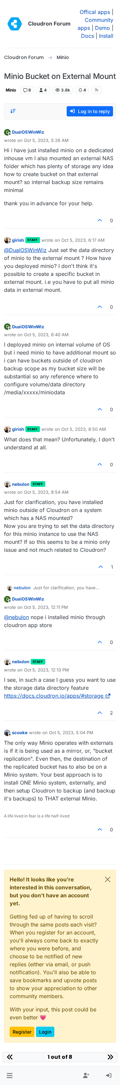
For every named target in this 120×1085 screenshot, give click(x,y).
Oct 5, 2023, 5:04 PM (71, 732)
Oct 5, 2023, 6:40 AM (46, 334)
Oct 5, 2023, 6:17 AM (83, 240)
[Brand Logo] (15, 24)
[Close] (108, 879)
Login (45, 1032)
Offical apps (95, 12)
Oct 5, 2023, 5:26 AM (46, 140)
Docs (87, 35)
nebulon (20, 484)
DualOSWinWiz (28, 132)
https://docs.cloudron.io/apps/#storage (53, 695)
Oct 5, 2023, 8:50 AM (83, 429)
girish (18, 240)
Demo (102, 28)
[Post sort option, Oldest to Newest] (13, 111)
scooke (20, 732)
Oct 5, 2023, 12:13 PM (46, 669)
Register (22, 1032)
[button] (9, 1075)
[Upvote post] (100, 220)
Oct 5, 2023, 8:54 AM (46, 492)
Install (106, 35)
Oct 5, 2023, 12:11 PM (46, 607)
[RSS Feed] (96, 90)
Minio (11, 90)
